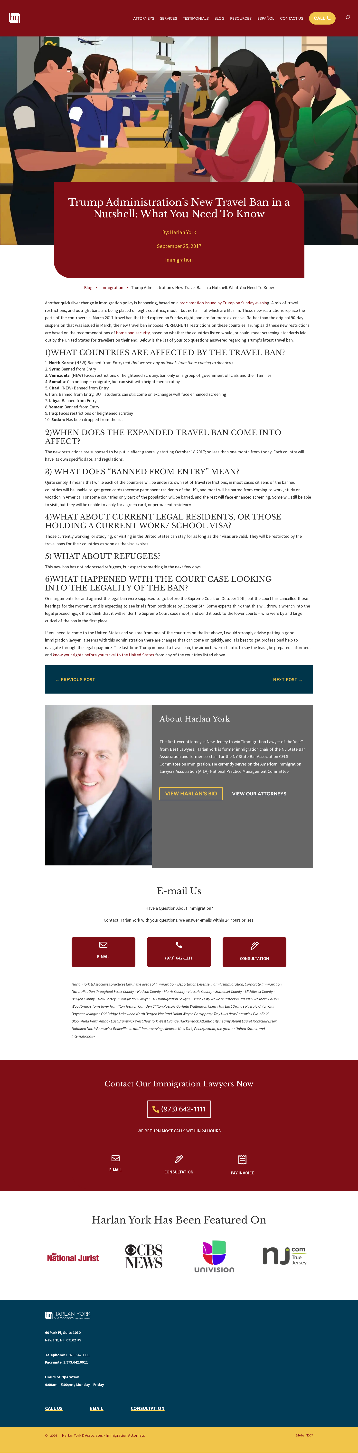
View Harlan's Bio (191, 793)
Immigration (179, 259)
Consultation (148, 1408)
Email (97, 1408)
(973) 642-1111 (183, 1109)
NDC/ (309, 1435)
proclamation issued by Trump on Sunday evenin (223, 303)
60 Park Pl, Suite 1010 (63, 1332)
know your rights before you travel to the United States (104, 655)
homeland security (133, 332)
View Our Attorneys (259, 794)
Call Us (54, 1408)
